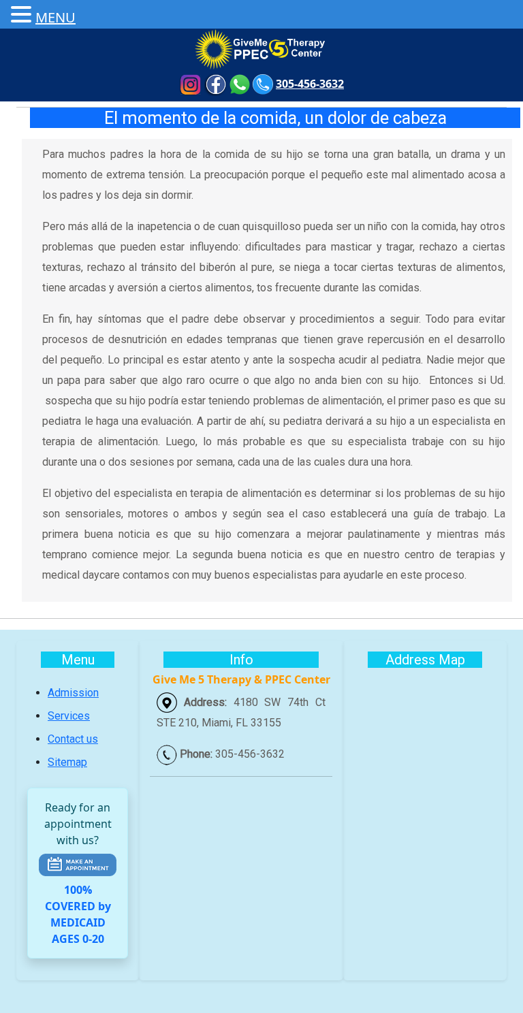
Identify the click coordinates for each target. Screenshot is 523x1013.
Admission (73, 692)
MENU (55, 17)
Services (69, 715)
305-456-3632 (310, 83)
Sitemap (67, 762)
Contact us (73, 739)
